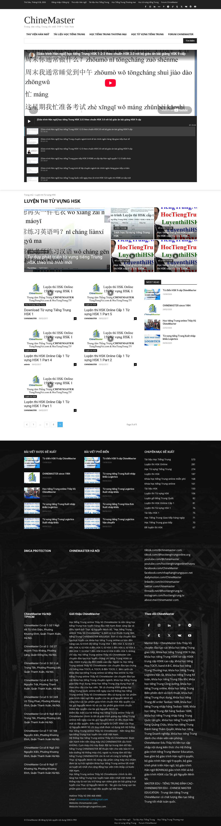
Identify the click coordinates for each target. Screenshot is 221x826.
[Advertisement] (135, 21)
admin (27, 364)
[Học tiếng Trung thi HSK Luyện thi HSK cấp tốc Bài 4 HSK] (132, 256)
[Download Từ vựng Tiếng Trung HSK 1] (50, 293)
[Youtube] (195, 7)
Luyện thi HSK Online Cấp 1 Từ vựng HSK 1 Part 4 (46, 358)
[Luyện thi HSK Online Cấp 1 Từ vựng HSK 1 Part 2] (110, 339)
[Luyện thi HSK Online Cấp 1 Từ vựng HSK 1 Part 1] (50, 385)
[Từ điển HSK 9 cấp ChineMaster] (152, 294)
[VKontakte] (186, 7)
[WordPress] (190, 7)
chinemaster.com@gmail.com (92, 799)
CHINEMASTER (30, 318)
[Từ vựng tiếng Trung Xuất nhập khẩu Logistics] (152, 339)
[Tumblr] (177, 7)
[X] (181, 7)
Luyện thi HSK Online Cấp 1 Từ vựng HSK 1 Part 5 (107, 312)
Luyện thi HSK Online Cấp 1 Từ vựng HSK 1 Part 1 (46, 404)
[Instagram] (150, 7)
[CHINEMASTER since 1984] (152, 309)
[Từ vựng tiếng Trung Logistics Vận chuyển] (92, 523)
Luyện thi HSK (120, 228)
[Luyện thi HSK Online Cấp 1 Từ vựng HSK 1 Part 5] (110, 293)
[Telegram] (168, 7)
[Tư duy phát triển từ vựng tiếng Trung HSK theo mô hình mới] (67, 239)
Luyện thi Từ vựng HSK (38, 252)
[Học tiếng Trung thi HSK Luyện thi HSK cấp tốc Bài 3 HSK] (175, 256)
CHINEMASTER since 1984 (176, 305)
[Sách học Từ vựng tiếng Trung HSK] (132, 223)
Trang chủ (28, 194)
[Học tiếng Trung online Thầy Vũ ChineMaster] (152, 324)
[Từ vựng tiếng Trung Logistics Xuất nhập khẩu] (32, 523)
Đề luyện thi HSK (165, 228)
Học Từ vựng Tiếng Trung (35, 304)
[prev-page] (27, 424)
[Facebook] (145, 7)
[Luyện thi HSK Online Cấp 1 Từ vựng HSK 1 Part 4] (50, 339)
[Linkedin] (154, 7)
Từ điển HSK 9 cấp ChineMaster (179, 290)
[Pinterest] (164, 7)
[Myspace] (159, 7)
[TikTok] (172, 7)
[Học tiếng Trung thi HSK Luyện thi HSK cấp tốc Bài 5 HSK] (175, 223)
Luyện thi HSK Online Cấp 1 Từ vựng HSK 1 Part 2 (107, 358)
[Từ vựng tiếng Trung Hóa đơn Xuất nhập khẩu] (92, 508)
